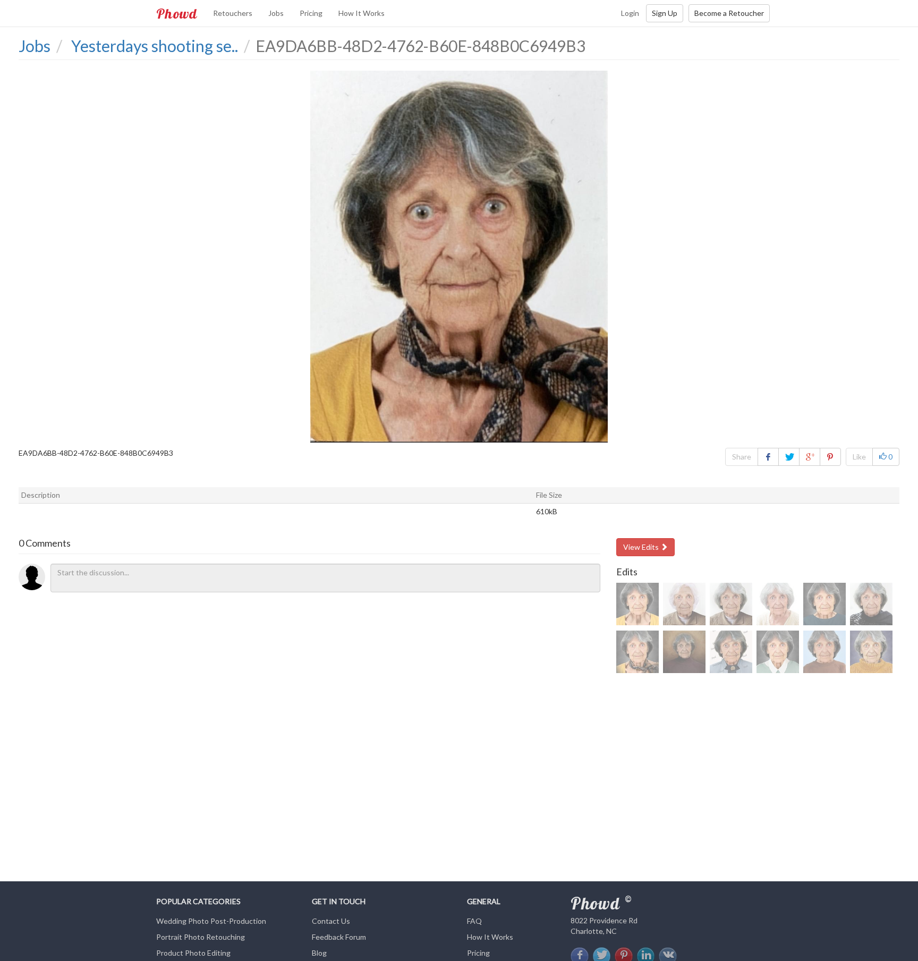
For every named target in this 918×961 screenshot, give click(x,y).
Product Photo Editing (193, 952)
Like (859, 456)
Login (630, 13)
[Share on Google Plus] (809, 457)
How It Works (361, 13)
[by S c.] (637, 604)
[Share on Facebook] (768, 457)
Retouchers (232, 13)
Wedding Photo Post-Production (211, 920)
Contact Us (331, 920)
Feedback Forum (339, 936)
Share (741, 456)
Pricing (311, 13)
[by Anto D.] (684, 652)
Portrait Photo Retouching (200, 936)
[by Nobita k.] (824, 652)
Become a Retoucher (729, 13)
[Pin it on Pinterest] (830, 457)
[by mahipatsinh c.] (731, 652)
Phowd (176, 13)
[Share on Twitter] (789, 457)
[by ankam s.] (871, 652)
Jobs (276, 13)
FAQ (474, 920)
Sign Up (664, 13)
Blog (319, 952)
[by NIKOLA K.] (684, 604)
